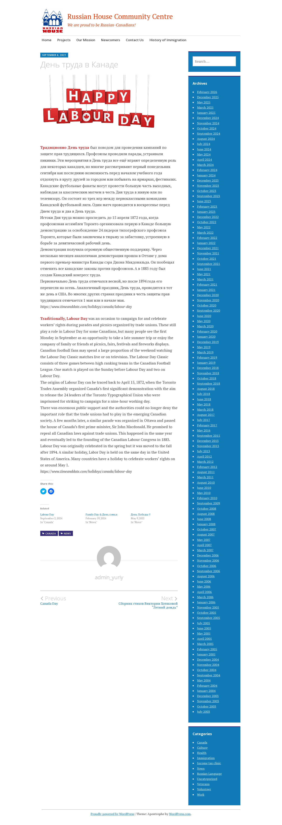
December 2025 (208, 97)
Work (200, 794)
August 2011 (206, 472)
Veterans (203, 784)
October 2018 (206, 378)
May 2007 (203, 540)
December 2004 (208, 659)
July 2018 (203, 394)
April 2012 (204, 456)
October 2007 (206, 529)
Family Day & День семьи (101, 514)
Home (46, 40)
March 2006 (205, 597)
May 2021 (203, 274)
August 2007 (206, 534)
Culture (202, 748)
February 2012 (207, 467)
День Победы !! (140, 514)
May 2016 (203, 430)
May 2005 (203, 633)
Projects (64, 40)
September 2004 (208, 675)
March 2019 (205, 352)
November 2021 (208, 253)
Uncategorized (207, 779)
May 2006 (203, 586)
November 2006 (208, 560)
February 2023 (207, 206)
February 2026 (207, 92)
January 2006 (206, 602)
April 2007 (204, 545)
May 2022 (203, 227)
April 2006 (204, 592)
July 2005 (203, 623)
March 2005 (205, 644)
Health (201, 753)
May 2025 (203, 102)
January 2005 (206, 654)
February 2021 (207, 284)
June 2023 (204, 201)
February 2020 (207, 331)
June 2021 (204, 269)
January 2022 (206, 243)
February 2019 (207, 357)
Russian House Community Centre (120, 16)
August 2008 (206, 514)
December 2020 (208, 295)
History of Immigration (167, 40)
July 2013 (203, 451)
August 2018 (206, 389)
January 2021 (206, 290)
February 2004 (207, 685)
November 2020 (208, 300)
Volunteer (204, 789)
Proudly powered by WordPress (112, 814)
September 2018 (208, 383)
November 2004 (208, 665)
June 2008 (204, 519)
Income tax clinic (209, 763)
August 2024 (206, 139)
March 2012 (205, 462)
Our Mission (85, 40)
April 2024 (204, 159)
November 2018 (208, 373)
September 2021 (208, 264)
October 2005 (206, 612)
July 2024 (203, 144)
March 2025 (205, 107)
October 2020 (206, 305)
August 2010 (206, 482)
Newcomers (110, 40)
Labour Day (47, 514)
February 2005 (207, 649)
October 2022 (206, 222)
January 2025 (206, 113)
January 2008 (206, 524)
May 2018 (203, 404)
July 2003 (203, 711)
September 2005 (208, 618)
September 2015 (208, 435)
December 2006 (208, 555)
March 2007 (205, 550)
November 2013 (208, 446)
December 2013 (208, 441)
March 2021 (205, 279)
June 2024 (204, 149)
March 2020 (205, 326)
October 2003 (206, 706)
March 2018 (205, 409)
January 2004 (206, 691)
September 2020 (208, 310)
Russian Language (209, 774)
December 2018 (208, 368)
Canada (50, 533)
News (67, 533)
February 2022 (207, 238)
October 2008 (206, 508)
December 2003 (208, 696)
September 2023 (208, 196)
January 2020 (206, 336)
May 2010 (203, 493)
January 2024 (206, 175)
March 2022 (205, 232)
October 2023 (206, 191)
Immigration (206, 758)
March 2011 (205, 477)
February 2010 (207, 498)
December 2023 (208, 180)
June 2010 (204, 488)
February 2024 (207, 170)
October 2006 (206, 566)
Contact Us (135, 40)
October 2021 (206, 258)
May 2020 (203, 321)
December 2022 (208, 217)
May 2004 (203, 680)
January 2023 (206, 212)
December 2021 (208, 248)
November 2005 (208, 607)
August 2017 (206, 415)
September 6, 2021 (54, 55)
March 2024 (205, 165)
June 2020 (204, 316)
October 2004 (206, 670)
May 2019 (203, 347)
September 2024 (208, 133)
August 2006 (206, 576)
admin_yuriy (109, 577)
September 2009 (208, 503)
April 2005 (204, 639)
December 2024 (208, 118)
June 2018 (204, 399)
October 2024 (206, 128)
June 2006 (204, 581)
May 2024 (203, 154)
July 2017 (203, 420)
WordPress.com (180, 814)
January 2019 (206, 362)
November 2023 (208, 186)
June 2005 (204, 628)
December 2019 (208, 342)
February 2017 (207, 425)
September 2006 (208, 571)
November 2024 (208, 123)
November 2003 (208, 701)
